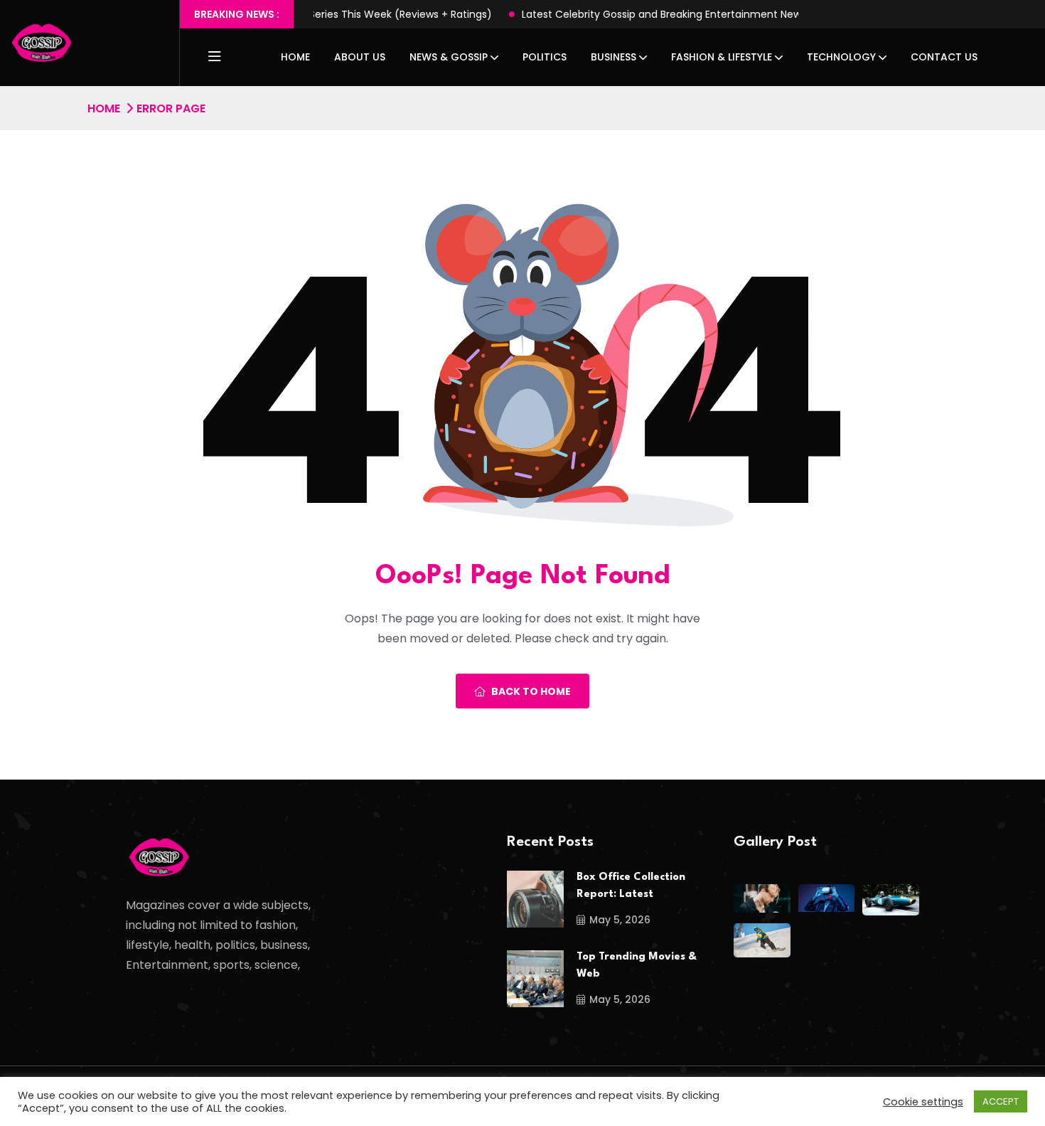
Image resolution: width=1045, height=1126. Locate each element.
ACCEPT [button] (1000, 1101)
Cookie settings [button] (923, 1101)
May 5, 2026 (619, 920)
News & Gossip (448, 57)
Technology (841, 57)
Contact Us (944, 57)
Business (613, 57)
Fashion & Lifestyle (721, 57)
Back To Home (531, 691)
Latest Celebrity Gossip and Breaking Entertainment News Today (639, 14)
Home (295, 57)
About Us (359, 57)
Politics (544, 57)
